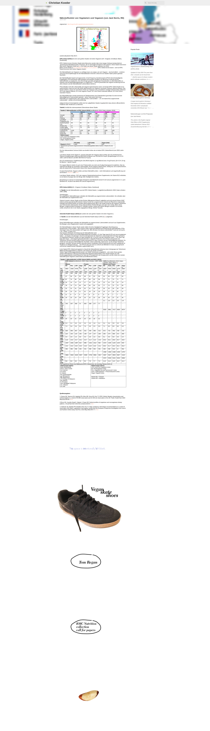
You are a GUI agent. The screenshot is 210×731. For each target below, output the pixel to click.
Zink (77, 172)
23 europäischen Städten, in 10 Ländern (85, 67)
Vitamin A (70, 172)
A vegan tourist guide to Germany (140, 97)
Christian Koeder (59, 2)
